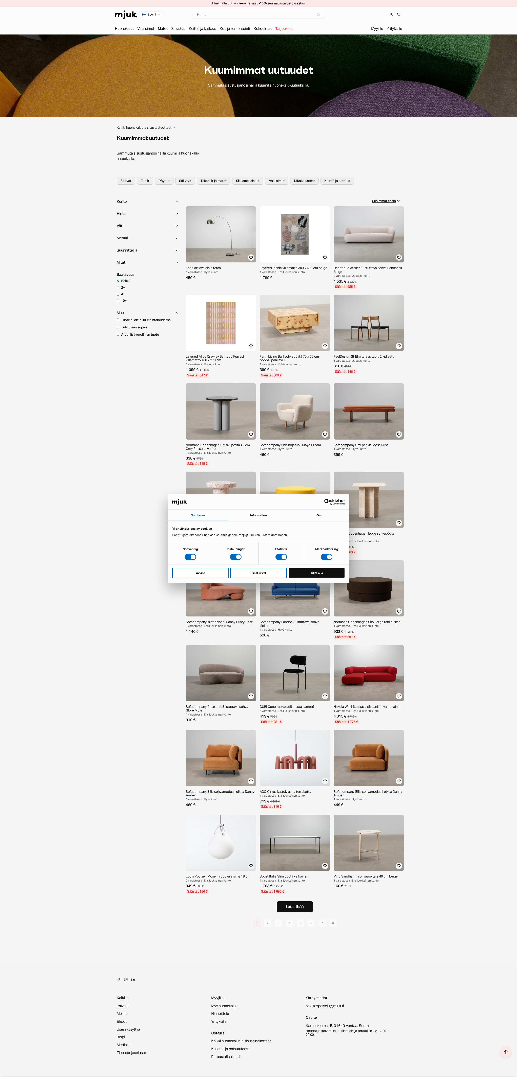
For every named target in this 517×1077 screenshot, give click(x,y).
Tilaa (259, 559)
